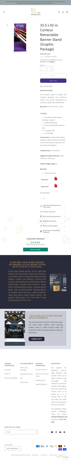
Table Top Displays (21, 274)
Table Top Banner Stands (23, 289)
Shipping (42, 56)
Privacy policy (43, 455)
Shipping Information (26, 374)
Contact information (61, 456)
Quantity (42, 65)
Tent (9, 292)
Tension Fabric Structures (37, 274)
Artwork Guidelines (41, 369)
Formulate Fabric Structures (29, 284)
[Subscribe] (36, 432)
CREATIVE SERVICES (41, 384)
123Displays (18, 455)
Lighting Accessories (21, 282)
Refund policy (35, 455)
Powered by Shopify (25, 455)
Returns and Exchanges (24, 369)
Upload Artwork (40, 380)
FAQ (21, 378)
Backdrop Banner (40, 289)
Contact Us (8, 369)
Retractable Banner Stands (23, 287)
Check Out (36, 339)
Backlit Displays (35, 295)
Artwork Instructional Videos (42, 375)
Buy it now (53, 80)
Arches (10, 287)
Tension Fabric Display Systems (19, 271)
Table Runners (20, 297)
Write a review (35, 249)
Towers (43, 284)
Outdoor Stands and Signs (21, 292)
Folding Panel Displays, (32, 276)
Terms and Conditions (11, 378)
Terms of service (53, 455)
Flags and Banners (39, 292)
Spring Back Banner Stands (18, 295)
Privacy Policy (24, 382)
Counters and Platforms (23, 279)
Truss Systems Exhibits (16, 276)
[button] (4, 12)
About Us (7, 374)
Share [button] (44, 198)
